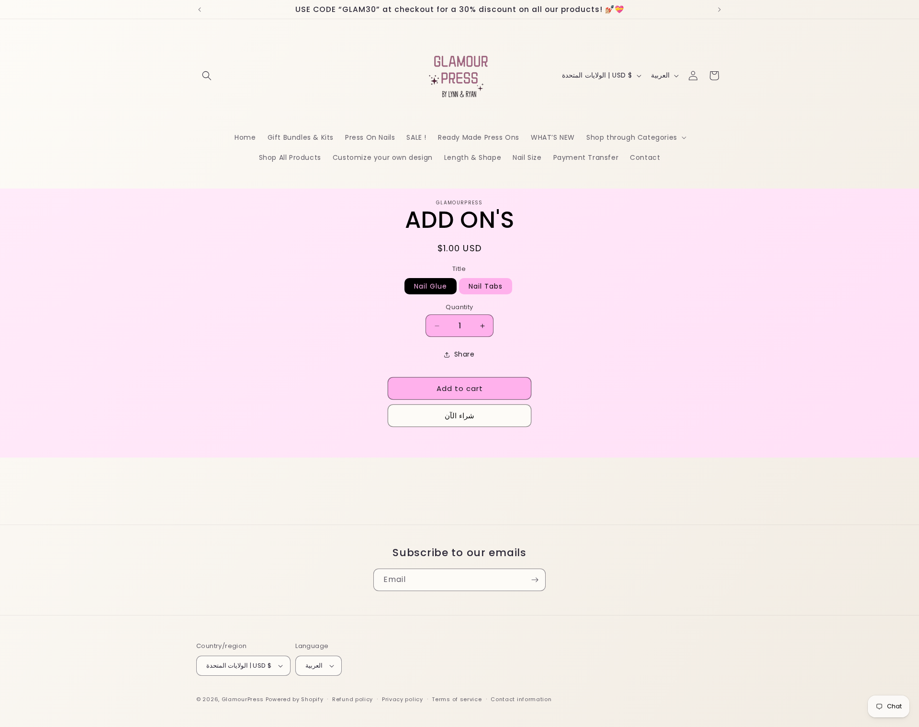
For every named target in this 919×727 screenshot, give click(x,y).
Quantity (459, 307)
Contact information (521, 699)
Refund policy (352, 699)
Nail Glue (430, 286)
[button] (206, 75)
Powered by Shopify (295, 699)
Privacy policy (402, 699)
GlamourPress (243, 699)
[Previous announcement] (199, 9)
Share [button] (464, 354)
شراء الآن (459, 416)
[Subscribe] (534, 580)
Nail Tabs (486, 286)
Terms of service (457, 699)
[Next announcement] (719, 9)
